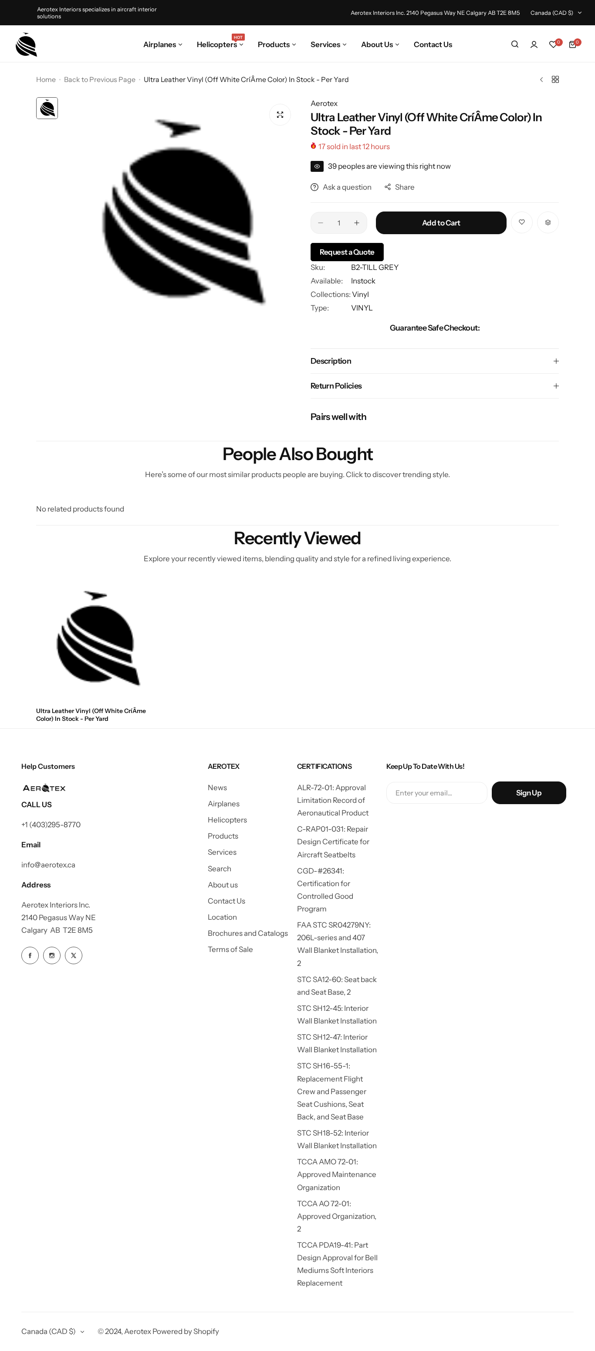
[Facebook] (30, 955)
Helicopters (227, 819)
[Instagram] (52, 955)
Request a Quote (347, 252)
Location (222, 917)
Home (46, 79)
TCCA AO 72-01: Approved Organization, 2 (336, 1216)
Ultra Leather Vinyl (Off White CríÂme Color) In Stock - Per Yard (91, 715)
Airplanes (224, 803)
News (217, 787)
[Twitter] (73, 955)
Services (222, 852)
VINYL (362, 308)
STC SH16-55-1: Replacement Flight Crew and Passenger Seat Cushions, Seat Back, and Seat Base (331, 1091)
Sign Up (529, 792)
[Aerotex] (26, 44)
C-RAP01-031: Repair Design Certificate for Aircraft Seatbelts (333, 842)
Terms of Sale (230, 949)
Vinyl (360, 294)
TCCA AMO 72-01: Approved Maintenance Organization (336, 1174)
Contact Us (226, 901)
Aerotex (324, 103)
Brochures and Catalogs (248, 933)
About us (223, 884)
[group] (180, 215)
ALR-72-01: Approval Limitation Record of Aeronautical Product (332, 800)
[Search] (514, 44)
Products (223, 836)
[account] (534, 44)
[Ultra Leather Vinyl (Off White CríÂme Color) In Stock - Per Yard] (96, 640)
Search (219, 868)
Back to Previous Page (99, 79)
